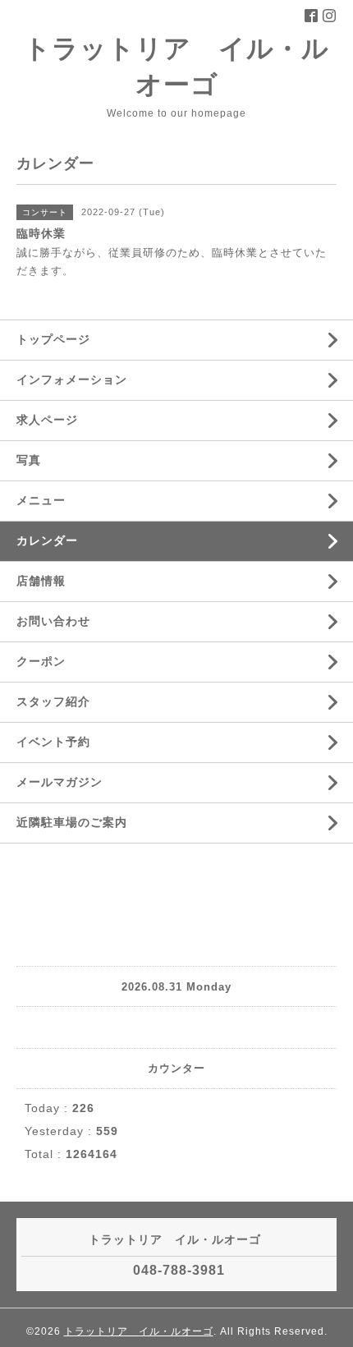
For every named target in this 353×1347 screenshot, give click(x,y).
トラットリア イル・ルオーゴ (138, 1331)
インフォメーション (71, 379)
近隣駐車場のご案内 (71, 822)
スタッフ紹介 (53, 701)
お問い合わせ (53, 621)
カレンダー (47, 540)
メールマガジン (59, 781)
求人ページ (47, 419)
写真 (28, 460)
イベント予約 (53, 741)
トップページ (53, 339)
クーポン (41, 661)
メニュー (41, 500)
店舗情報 (41, 580)
